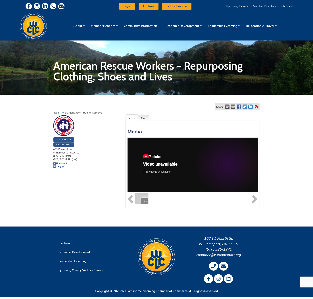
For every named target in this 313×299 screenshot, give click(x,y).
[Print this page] (227, 106)
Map (143, 118)
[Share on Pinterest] (256, 106)
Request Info (63, 145)
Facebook (62, 163)
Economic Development (182, 26)
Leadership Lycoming (222, 26)
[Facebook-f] (29, 6)
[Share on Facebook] (239, 106)
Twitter (60, 166)
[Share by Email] (233, 106)
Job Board (287, 6)
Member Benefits (103, 26)
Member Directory (264, 6)
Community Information (140, 26)
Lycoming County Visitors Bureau (81, 270)
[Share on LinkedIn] (250, 106)
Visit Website (64, 139)
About (77, 26)
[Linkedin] (45, 6)
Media (131, 118)
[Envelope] (61, 6)
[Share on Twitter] (245, 106)
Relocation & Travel (260, 26)
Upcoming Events (237, 6)
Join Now (64, 243)
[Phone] (53, 6)
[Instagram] (37, 6)
